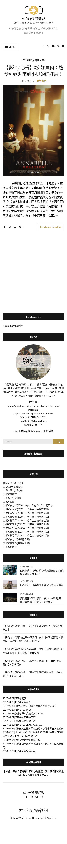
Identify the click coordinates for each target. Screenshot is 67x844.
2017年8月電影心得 (34, 60)
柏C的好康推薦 (13, 498)
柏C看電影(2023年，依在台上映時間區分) (27, 531)
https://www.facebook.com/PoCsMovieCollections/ (34, 406)
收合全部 (18, 483)
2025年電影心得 (14, 486)
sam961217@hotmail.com (33, 421)
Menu (12, 46)
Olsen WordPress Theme (25, 818)
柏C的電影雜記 (33, 810)
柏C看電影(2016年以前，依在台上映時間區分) (29, 505)
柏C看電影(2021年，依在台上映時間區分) (27, 524)
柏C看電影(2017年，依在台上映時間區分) (27, 509)
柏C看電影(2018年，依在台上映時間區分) (27, 513)
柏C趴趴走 (11, 547)
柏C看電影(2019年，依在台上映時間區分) (27, 516)
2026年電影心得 (14, 490)
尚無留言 (41, 80)
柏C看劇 (10, 501)
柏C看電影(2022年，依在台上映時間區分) (27, 528)
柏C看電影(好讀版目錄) (18, 539)
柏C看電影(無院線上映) (18, 543)
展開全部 (7, 483)
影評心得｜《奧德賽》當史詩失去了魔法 (42, 585)
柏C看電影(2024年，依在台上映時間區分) (27, 535)
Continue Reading (50, 226)
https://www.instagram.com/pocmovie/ (33, 413)
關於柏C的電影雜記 (33, 792)
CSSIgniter (50, 818)
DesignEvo (38, 431)
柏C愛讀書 (11, 494)
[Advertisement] (33, 270)
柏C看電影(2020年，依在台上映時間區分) (27, 520)
